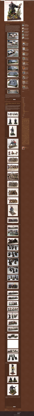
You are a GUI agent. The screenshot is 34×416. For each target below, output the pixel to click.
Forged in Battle (23, 129)
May (23, 108)
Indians (24, 131)
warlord (24, 143)
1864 (27, 118)
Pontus (28, 136)
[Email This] (13, 99)
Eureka (28, 128)
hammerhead (27, 130)
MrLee (22, 134)
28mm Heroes (9, 2)
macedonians (25, 133)
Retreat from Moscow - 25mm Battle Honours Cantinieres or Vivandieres (26, 48)
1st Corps (28, 118)
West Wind (25, 143)
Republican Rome (26, 137)
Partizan (28, 135)
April (23, 109)
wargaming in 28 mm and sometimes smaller (25, 42)
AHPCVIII (25, 119)
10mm (25, 118)
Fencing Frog (24, 66)
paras (27, 135)
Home (6, 21)
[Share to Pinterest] (15, 99)
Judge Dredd (23, 132)
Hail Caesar (25, 130)
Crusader (27, 126)
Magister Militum (27, 133)
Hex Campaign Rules (10, 21)
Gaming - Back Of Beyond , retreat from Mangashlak (27, 62)
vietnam (25, 142)
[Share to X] (14, 99)
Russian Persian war (23, 138)
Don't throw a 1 (24, 47)
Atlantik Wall (7, 24)
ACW (22, 119)
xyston (28, 144)
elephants (25, 128)
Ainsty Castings (27, 119)
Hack (23, 130)
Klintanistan (26, 132)
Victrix (24, 142)
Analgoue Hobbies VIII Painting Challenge (10, 407)
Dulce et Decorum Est (24, 85)
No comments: (11, 99)
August (23, 106)
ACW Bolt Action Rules (22, 21)
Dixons (27, 127)
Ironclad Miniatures (26, 131)
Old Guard (23, 135)
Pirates (22, 136)
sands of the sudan (28, 138)
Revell (28, 137)
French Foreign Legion (26, 129)
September (24, 105)
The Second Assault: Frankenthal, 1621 (26, 67)
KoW (27, 132)
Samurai (26, 138)
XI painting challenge (26, 144)
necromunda (27, 134)
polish (26, 136)
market (28, 133)
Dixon (26, 127)
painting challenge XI (25, 135)
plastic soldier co (24, 136)
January (23, 113)
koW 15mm (28, 132)
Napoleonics (25, 134)
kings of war (25, 132)
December (24, 103)
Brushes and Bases (24, 71)
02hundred (22, 118)
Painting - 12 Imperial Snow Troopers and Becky (26, 86)
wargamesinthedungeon (25, 52)
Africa (23, 119)
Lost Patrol (22, 133)
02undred (24, 118)
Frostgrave (28, 129)
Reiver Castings (23, 137)
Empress (26, 128)
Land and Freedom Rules (16, 21)
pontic (27, 136)
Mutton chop (24, 134)
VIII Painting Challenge (27, 142)
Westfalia (27, 143)
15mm (26, 118)
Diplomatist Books (24, 127)
